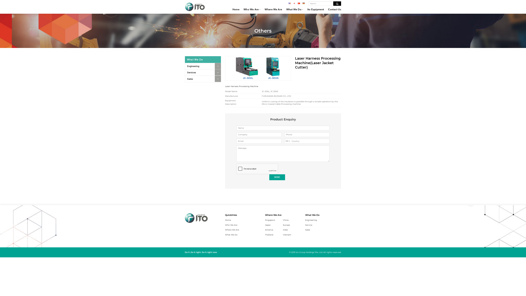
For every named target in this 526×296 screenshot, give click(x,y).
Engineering (193, 66)
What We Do (293, 9)
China (285, 220)
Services (191, 72)
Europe (286, 225)
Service (308, 225)
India (285, 230)
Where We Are (273, 9)
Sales (190, 79)
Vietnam (287, 235)
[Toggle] (218, 66)
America (269, 230)
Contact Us (334, 9)
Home (235, 9)
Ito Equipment (315, 9)
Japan (268, 225)
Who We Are (251, 9)
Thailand (269, 235)
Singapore (270, 220)
